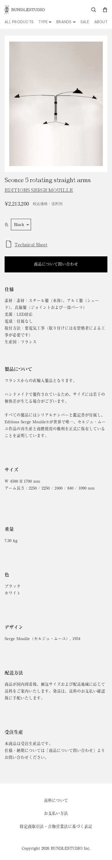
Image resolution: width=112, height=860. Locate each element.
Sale (84, 22)
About (100, 22)
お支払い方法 (56, 813)
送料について (56, 800)
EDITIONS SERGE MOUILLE (39, 190)
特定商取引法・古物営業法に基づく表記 (56, 826)
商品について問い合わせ (56, 264)
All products (19, 22)
